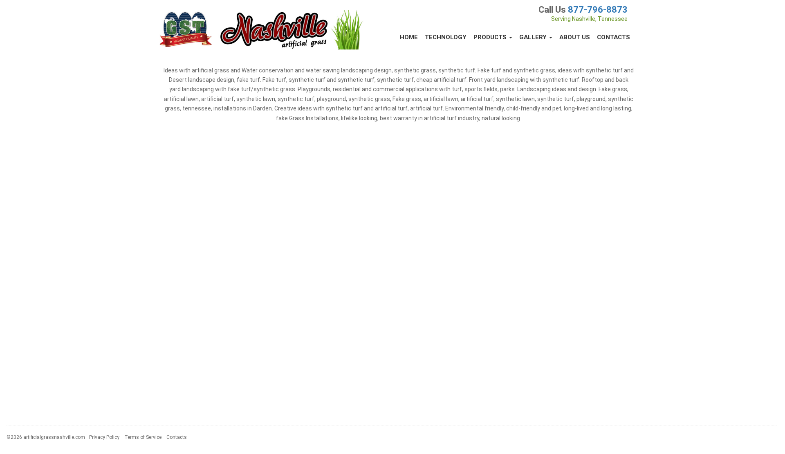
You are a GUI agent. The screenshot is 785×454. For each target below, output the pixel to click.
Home (409, 37)
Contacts (613, 37)
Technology (446, 37)
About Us (574, 37)
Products (490, 37)
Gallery (533, 37)
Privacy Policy (104, 437)
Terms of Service (142, 437)
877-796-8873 (598, 9)
